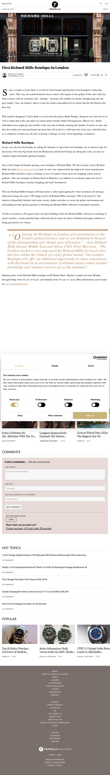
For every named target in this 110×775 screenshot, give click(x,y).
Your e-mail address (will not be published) (20, 495)
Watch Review (55, 719)
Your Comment (10, 467)
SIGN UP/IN (6, 4)
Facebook (55, 735)
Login (11, 519)
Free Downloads (55, 686)
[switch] (41, 405)
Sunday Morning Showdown (55, 722)
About (55, 677)
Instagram (55, 738)
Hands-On (55, 708)
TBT (55, 710)
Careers (55, 680)
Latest (55, 725)
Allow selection (55, 415)
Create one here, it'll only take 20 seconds (29, 528)
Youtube (55, 741)
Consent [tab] (19, 366)
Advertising (55, 683)
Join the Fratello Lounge (55, 674)
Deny (20, 415)
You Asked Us (55, 713)
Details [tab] (55, 366)
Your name (9, 484)
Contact (55, 695)
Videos (55, 689)
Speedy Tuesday (55, 705)
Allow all (90, 415)
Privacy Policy (55, 765)
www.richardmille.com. (16, 283)
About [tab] (91, 366)
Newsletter (55, 692)
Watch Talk (55, 716)
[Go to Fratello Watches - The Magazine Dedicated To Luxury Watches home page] (55, 2)
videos (105, 9)
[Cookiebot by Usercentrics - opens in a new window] (95, 358)
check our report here (27, 169)
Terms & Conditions (55, 762)
